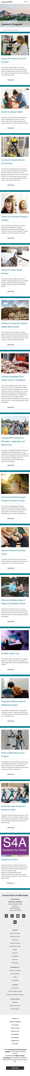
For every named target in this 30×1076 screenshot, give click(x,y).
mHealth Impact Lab (10, 653)
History (15, 949)
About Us (15, 930)
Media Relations (15, 1009)
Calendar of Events (15, 1005)
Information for (15, 967)
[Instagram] (23, 918)
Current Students (15, 973)
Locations (15, 984)
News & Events (15, 999)
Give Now (15, 1044)
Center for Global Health (11, 112)
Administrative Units (15, 946)
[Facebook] (6, 918)
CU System (15, 1025)
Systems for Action (9, 859)
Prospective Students (15, 970)
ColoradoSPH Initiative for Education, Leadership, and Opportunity (13, 441)
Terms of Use (15, 1031)
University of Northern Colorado (15, 994)
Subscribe (15, 959)
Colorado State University (15, 991)
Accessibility (15, 1034)
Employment (15, 962)
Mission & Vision (15, 936)
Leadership (15, 939)
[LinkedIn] (15, 924)
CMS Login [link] (15, 1068)
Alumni (15, 977)
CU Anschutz (15, 988)
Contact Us (15, 953)
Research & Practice (13, 30)
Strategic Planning (15, 943)
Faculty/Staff (15, 980)
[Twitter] (12, 918)
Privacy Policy (15, 1028)
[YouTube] (18, 918)
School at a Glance (15, 933)
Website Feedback (15, 1022)
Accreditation (15, 956)
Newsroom (15, 1002)
